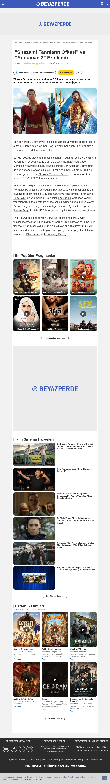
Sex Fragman (83, 329)
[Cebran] (55, 679)
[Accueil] (52, 4)
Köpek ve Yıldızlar (78, 649)
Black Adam (33, 234)
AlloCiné (80, 747)
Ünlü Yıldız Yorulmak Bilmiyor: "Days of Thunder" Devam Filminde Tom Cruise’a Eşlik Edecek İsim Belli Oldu (75, 446)
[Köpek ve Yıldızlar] (83, 629)
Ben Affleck (70, 165)
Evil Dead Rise (22, 193)
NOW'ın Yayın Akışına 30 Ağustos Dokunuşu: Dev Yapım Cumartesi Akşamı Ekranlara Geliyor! (75, 495)
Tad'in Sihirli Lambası (51, 649)
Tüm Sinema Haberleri (55, 596)
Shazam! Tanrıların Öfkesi (53, 174)
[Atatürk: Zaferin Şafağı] (26, 679)
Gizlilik (86, 760)
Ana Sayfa (18, 43)
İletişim (30, 760)
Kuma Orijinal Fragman (26, 329)
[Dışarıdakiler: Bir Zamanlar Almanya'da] (83, 679)
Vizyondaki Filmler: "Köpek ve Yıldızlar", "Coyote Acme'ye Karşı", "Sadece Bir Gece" (76, 568)
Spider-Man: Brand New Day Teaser (27, 292)
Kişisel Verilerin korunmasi (71, 760)
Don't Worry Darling (55, 234)
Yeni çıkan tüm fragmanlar (55, 338)
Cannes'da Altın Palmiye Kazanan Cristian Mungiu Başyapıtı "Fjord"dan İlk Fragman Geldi (75, 545)
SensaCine (102, 747)
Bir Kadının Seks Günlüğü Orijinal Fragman (55, 292)
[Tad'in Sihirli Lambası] (55, 629)
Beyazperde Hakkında (16, 760)
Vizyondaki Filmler (30, 43)
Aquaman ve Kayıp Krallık (78, 157)
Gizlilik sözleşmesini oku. (32, 779)
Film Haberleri (43, 43)
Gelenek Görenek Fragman (83, 292)
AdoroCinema (82, 750)
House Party (21, 210)
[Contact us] (30, 749)
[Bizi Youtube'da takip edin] (6, 749)
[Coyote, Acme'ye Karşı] (26, 629)
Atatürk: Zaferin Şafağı (23, 699)
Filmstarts (90, 747)
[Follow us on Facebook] (14, 749)
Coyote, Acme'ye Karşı (23, 649)
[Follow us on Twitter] (22, 749)
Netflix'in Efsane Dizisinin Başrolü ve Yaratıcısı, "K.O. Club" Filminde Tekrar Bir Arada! (75, 520)
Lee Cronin (64, 198)
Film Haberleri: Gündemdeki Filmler (62, 43)
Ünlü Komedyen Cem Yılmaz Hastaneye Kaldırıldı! (74, 470)
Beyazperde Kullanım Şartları (47, 760)
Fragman (17, 659)
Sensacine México (99, 750)
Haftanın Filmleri (55, 719)
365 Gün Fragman (55, 329)
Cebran (45, 699)
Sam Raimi (19, 198)
